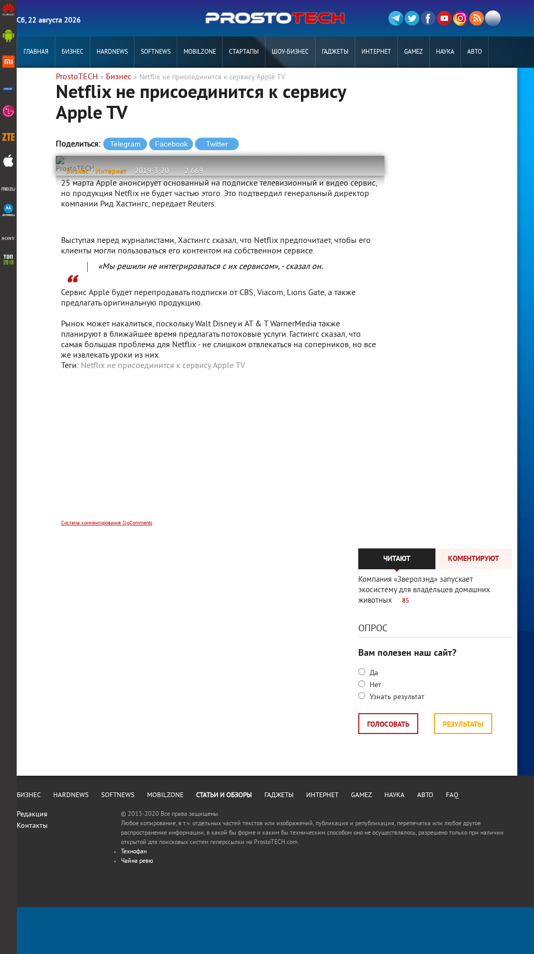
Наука (445, 52)
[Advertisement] (220, 452)
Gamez (413, 52)
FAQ (452, 795)
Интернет (376, 52)
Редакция (32, 814)
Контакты (32, 826)
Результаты (463, 724)
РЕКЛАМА (36, 84)
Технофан (134, 852)
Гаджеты (335, 52)
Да (373, 673)
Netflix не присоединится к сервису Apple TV (163, 366)
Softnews (156, 52)
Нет (374, 685)
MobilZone (200, 52)
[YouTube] (444, 18)
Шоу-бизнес (290, 52)
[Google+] (460, 18)
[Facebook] (428, 18)
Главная (35, 52)
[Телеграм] (396, 18)
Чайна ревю (137, 861)
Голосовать (388, 724)
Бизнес (72, 52)
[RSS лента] (476, 18)
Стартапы (244, 52)
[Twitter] (412, 18)
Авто (474, 52)
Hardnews (112, 52)
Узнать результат (396, 697)
